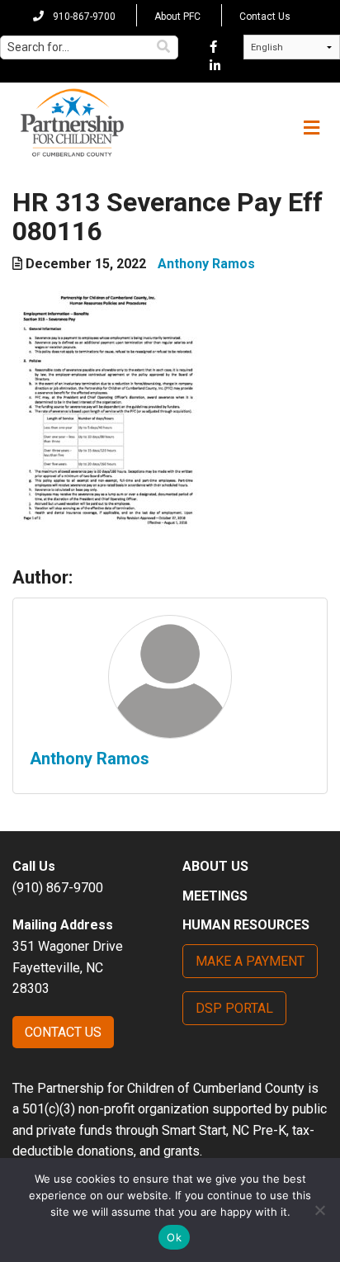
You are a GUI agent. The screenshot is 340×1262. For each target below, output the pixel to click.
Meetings (215, 896)
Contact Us (264, 16)
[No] (319, 1210)
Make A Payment (250, 961)
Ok (174, 1237)
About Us (215, 866)
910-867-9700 (83, 16)
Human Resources (245, 925)
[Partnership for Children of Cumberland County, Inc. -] (71, 124)
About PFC (177, 16)
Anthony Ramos (206, 264)
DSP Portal (234, 1008)
